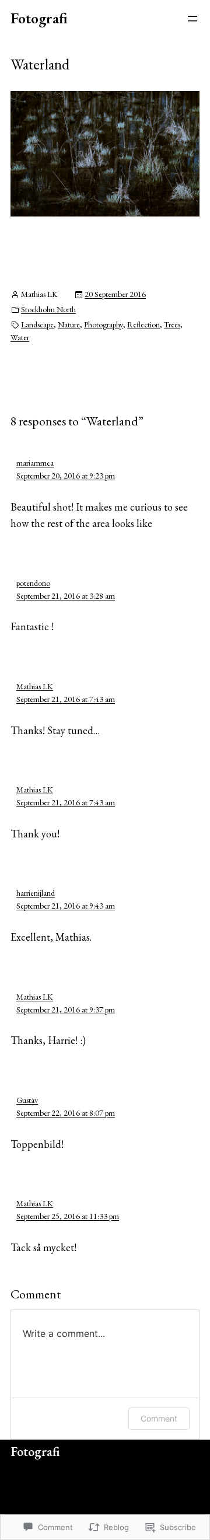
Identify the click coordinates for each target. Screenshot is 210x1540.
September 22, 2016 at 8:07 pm (65, 1113)
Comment (159, 1418)
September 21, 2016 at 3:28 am (65, 596)
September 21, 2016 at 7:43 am (65, 699)
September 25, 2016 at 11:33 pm (67, 1216)
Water (19, 337)
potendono (33, 583)
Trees (172, 324)
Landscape (37, 324)
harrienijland (35, 893)
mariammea (35, 463)
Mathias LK (34, 686)
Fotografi (39, 18)
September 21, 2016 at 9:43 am (65, 905)
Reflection (143, 324)
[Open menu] (193, 19)
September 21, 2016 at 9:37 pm (65, 1009)
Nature (69, 324)
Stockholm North (48, 309)
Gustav (27, 1100)
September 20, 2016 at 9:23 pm (65, 475)
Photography (103, 324)
